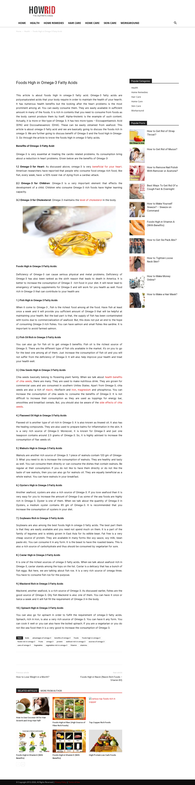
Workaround (137, 110)
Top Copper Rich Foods (100, 722)
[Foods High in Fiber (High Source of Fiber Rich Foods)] (69, 708)
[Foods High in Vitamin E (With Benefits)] (32, 741)
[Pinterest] (33, 658)
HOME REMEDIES (54, 23)
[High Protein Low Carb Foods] (105, 741)
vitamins (83, 645)
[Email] (54, 658)
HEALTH (34, 23)
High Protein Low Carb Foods (102, 755)
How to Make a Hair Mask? (162, 294)
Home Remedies (139, 92)
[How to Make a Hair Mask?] (137, 300)
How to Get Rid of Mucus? (162, 149)
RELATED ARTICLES (27, 691)
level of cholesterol (91, 199)
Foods (76, 638)
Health (27, 31)
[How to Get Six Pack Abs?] (137, 245)
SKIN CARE (110, 23)
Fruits (40, 641)
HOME (22, 23)
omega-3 (49, 641)
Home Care (137, 101)
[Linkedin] (47, 658)
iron (74, 389)
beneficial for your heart (107, 166)
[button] (175, 23)
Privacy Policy (60, 782)
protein (60, 641)
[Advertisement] (97, 56)
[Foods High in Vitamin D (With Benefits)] (69, 741)
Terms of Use (74, 782)
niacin (49, 389)
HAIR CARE (74, 23)
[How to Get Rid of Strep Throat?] (137, 137)
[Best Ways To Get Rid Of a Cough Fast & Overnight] (137, 191)
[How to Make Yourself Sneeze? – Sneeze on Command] (137, 209)
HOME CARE (92, 23)
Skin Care (136, 106)
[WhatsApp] (40, 658)
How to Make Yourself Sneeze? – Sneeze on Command (159, 207)
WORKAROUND (130, 23)
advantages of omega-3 (41, 638)
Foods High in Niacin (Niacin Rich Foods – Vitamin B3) (101, 679)
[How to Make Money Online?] (137, 282)
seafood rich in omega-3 (75, 641)
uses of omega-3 (24, 645)
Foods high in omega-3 (91, 638)
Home (18, 31)
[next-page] (23, 764)
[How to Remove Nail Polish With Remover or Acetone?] (137, 173)
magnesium (84, 389)
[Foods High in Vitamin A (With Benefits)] (137, 227)
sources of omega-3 (96, 641)
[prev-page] (18, 764)
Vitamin (74, 645)
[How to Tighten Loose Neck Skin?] (137, 264)
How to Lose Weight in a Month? (32, 677)
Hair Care (136, 96)
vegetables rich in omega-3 (56, 645)
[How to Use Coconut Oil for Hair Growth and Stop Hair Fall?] (32, 706)
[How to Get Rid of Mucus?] (137, 155)
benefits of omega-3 (62, 638)
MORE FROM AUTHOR (51, 691)
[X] (26, 658)
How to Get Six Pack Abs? (162, 239)
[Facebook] (19, 658)
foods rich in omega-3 (26, 641)
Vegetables (38, 645)
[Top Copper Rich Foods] (105, 708)
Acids (27, 638)
